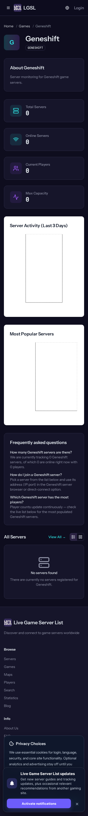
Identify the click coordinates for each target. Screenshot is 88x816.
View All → (57, 537)
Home (8, 26)
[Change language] (67, 7)
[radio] (73, 537)
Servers (10, 659)
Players (9, 682)
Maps (8, 674)
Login (79, 7)
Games (24, 26)
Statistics (11, 698)
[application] (44, 272)
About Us (11, 728)
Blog (7, 706)
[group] (77, 537)
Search (9, 690)
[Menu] (8, 7)
